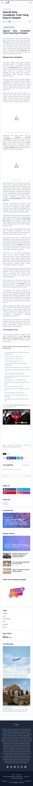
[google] (21, 767)
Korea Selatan (6, 619)
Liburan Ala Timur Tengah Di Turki (14, 361)
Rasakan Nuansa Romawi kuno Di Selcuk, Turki (17, 367)
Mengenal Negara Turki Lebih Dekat (14, 373)
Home (13, 774)
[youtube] (14, 767)
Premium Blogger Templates (16, 781)
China (4, 616)
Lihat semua (26, 465)
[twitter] (11, 767)
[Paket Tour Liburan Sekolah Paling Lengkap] (7, 571)
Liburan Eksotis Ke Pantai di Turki (14, 386)
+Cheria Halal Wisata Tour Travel (17, 445)
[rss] (25, 767)
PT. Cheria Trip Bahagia (16, 778)
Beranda (5, 9)
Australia (5, 613)
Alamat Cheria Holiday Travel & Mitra (12, 776)
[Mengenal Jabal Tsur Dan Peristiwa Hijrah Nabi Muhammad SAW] (7, 556)
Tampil (11, 27)
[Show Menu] (2, 2)
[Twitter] (18, 458)
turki (9, 9)
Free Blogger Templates (17, 782)
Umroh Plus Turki (17, 338)
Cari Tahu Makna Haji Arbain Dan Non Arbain (21, 562)
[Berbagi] (29, 21)
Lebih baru (5, 476)
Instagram (5, 504)
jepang (4, 627)
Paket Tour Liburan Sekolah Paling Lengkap (20, 570)
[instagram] (18, 767)
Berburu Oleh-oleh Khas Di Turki (13, 356)
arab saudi (5, 624)
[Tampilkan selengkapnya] (25, 458)
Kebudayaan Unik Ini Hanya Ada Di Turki (15, 380)
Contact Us (27, 776)
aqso (4, 621)
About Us (18, 774)
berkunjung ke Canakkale (10, 184)
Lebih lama (28, 476)
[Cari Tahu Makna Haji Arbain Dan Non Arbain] (7, 563)
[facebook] (7, 767)
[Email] (21, 458)
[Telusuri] (30, 2)
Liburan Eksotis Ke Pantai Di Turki (14, 358)
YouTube (5, 502)
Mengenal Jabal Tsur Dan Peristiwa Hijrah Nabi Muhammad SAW (20, 555)
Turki (29, 43)
